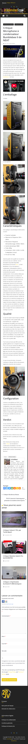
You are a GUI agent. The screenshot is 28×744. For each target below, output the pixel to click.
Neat (17, 264)
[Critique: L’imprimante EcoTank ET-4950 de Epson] (14, 567)
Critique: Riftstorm (11, 3)
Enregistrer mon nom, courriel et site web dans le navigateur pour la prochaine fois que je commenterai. (13, 663)
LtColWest (13, 43)
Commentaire (6, 616)
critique (8, 443)
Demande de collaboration (8, 708)
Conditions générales (7, 723)
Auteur (5, 456)
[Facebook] (4, 488)
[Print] (14, 488)
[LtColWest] (7, 460)
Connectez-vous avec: (8, 598)
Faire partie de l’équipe (7, 705)
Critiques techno (19, 24)
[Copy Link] (17, 488)
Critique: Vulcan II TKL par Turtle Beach (12, 531)
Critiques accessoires (8, 24)
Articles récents (12, 456)
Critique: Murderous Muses (11, 494)
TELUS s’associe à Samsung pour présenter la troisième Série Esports (14, 499)
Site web (4, 651)
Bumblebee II (6, 77)
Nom (3, 636)
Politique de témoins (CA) (8, 726)
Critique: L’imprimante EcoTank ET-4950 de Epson (12, 583)
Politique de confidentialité (9, 720)
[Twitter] (7, 488)
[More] (20, 488)
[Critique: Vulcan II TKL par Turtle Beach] (14, 512)
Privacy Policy (12, 672)
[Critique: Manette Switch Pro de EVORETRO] (14, 541)
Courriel (4, 643)
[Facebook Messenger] (9, 488)
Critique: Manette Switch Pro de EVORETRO (13, 557)
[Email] (12, 488)
